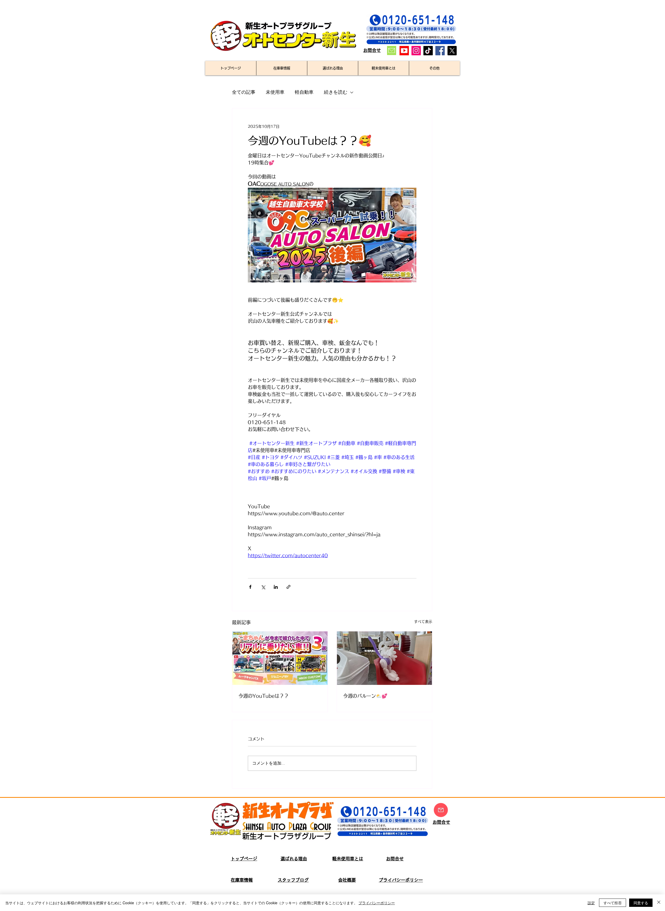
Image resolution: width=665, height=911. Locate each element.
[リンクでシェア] (288, 586)
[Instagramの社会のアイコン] (416, 50)
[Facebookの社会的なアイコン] (440, 50)
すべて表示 (423, 621)
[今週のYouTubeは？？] (280, 658)
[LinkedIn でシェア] (275, 586)
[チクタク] (428, 50)
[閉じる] (659, 903)
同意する (641, 902)
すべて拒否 (612, 902)
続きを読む (335, 92)
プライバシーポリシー (376, 902)
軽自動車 (304, 92)
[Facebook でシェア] (250, 586)
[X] (452, 50)
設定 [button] (591, 902)
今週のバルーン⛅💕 (365, 695)
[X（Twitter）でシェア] (263, 586)
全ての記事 (243, 92)
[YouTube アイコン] (404, 50)
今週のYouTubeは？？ (263, 695)
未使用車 (275, 92)
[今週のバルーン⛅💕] (384, 658)
